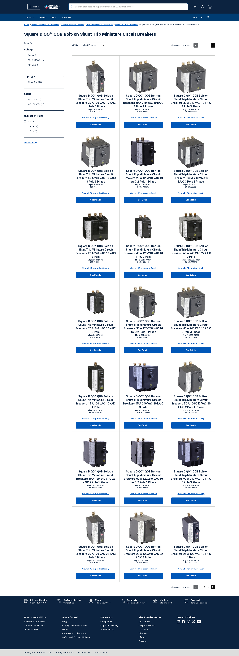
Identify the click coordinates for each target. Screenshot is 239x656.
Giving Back (106, 621)
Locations (143, 629)
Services (42, 17)
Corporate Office (147, 625)
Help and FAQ (165, 603)
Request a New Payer (137, 603)
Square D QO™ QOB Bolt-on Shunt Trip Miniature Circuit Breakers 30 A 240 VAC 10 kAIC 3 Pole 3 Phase (191, 101)
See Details (95, 125)
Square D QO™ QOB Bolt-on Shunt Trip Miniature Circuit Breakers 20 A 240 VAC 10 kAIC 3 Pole (96, 251)
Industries (66, 17)
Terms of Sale (31, 629)
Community (106, 617)
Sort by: (75, 45)
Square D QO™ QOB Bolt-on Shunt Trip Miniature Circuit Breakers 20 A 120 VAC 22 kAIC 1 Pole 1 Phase (96, 552)
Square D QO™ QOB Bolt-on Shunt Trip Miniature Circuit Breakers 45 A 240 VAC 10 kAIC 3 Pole (143, 402)
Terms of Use (84, 652)
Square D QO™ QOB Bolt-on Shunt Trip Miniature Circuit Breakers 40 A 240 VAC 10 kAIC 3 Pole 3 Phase (191, 327)
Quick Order (197, 17)
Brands (54, 17)
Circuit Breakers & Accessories (99, 24)
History (142, 637)
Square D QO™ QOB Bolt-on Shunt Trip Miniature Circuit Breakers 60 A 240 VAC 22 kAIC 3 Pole (191, 251)
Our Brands (144, 621)
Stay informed (70, 617)
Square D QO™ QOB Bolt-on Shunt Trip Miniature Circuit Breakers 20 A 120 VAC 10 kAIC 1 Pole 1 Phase (96, 101)
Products (30, 17)
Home (26, 24)
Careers (142, 641)
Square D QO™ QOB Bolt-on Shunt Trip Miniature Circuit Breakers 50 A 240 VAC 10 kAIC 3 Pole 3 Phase (143, 101)
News (65, 629)
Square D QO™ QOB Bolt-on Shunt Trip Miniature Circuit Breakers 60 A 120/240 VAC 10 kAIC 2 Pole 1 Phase (143, 477)
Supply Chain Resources (74, 625)
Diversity (143, 633)
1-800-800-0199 (38, 603)
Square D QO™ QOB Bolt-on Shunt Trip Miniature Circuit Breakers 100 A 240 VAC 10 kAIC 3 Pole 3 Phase (191, 176)
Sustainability (107, 629)
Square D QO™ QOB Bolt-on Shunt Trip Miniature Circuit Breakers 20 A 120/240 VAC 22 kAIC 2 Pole (143, 552)
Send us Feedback (199, 603)
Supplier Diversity (109, 625)
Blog (64, 621)
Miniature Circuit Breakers (126, 24)
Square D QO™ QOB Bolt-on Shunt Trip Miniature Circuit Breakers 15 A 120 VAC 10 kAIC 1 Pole (96, 402)
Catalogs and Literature (74, 633)
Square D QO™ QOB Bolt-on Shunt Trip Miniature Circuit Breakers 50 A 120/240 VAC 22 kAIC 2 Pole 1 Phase (95, 477)
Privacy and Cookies (65, 652)
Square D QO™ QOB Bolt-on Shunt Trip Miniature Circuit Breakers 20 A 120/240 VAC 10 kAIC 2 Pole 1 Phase (143, 176)
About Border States (150, 617)
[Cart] (209, 7)
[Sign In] (201, 7)
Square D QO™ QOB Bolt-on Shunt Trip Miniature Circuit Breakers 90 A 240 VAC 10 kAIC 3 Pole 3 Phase (191, 477)
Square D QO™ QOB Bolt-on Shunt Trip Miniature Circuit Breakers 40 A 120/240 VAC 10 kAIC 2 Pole (143, 251)
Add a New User (102, 603)
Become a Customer (34, 621)
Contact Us (68, 603)
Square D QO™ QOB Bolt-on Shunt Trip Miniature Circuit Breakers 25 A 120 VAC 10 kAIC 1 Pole (191, 552)
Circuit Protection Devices (72, 24)
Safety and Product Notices (76, 637)
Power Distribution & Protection (45, 24)
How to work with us (35, 617)
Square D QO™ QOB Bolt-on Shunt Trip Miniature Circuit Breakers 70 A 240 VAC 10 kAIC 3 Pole (96, 327)
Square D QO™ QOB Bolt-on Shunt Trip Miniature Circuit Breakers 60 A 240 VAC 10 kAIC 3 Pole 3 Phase (96, 176)
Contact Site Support (34, 625)
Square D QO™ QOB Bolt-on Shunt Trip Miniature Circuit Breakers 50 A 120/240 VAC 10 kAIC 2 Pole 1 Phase (191, 402)
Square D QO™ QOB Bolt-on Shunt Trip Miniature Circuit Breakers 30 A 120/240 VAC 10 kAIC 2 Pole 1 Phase (143, 327)
